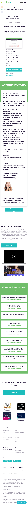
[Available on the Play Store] (17, 461)
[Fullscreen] (14, 275)
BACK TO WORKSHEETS (14, 22)
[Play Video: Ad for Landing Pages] (14, 270)
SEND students (6, 454)
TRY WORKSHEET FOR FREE (14, 299)
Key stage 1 (17, 434)
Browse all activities (19, 432)
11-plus (16, 444)
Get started (9, 245)
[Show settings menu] (11, 275)
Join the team (6, 439)
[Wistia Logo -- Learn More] (20, 275)
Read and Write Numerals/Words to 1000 (14, 61)
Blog (16, 430)
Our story (5, 434)
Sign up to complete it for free (14, 69)
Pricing (4, 432)
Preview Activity (10, 75)
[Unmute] (8, 275)
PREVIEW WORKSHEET (14, 360)
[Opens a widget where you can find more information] (22, 502)
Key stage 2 (17, 437)
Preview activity (14, 216)
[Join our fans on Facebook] (22, 470)
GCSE (16, 441)
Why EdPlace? (6, 430)
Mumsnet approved (7, 437)
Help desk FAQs (18, 450)
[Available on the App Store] (7, 461)
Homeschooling (6, 451)
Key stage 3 (17, 439)
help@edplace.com (19, 452)
